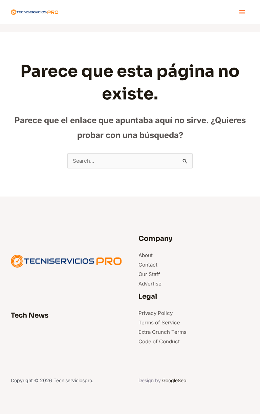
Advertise (149, 283)
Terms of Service (159, 322)
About (145, 255)
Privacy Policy (155, 313)
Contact (147, 264)
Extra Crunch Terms (162, 332)
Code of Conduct (159, 341)
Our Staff (149, 274)
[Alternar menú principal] (242, 12)
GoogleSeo (174, 380)
